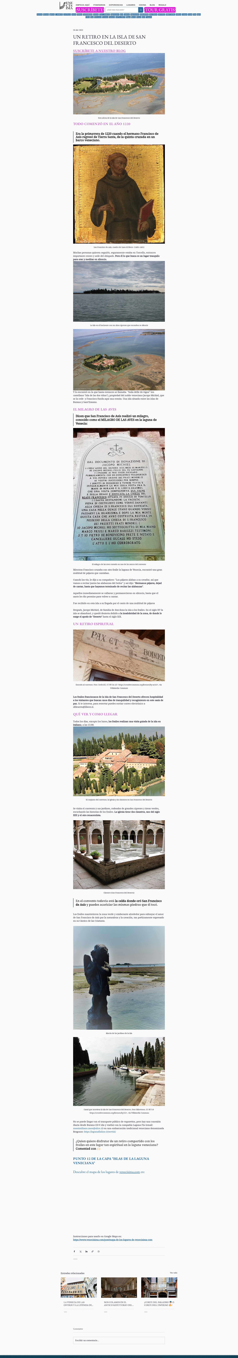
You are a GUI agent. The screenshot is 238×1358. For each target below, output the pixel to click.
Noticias (95, 14)
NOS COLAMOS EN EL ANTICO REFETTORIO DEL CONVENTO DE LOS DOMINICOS (118, 1303)
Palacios (79, 14)
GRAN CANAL (170, 14)
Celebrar (127, 14)
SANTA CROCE (120, 17)
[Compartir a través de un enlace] (92, 1251)
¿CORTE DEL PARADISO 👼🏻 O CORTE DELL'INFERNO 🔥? (159, 1303)
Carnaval (112, 17)
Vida (194, 14)
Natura (139, 17)
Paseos (74, 14)
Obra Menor (153, 14)
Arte (121, 14)
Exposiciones (115, 14)
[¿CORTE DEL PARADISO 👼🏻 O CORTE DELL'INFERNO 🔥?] (159, 1287)
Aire (143, 17)
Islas (91, 17)
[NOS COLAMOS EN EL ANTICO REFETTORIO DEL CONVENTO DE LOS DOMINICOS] (119, 1287)
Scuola (190, 14)
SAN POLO (161, 14)
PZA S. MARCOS (104, 14)
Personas (105, 17)
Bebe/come (97, 17)
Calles (87, 17)
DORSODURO (144, 14)
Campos (184, 14)
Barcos (133, 17)
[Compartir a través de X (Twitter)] (80, 1251)
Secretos (39, 14)
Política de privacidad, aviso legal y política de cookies (140, 1357)
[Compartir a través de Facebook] (74, 1251)
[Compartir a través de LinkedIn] (86, 1251)
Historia (46, 14)
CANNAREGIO (87, 14)
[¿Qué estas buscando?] (140, 10)
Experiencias (135, 14)
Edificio (178, 14)
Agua (198, 14)
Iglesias (52, 14)
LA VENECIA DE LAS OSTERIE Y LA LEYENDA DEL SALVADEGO (78, 1303)
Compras (149, 17)
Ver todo (173, 1273)
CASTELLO (67, 14)
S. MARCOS (59, 14)
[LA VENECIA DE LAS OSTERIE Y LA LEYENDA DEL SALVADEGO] (79, 1287)
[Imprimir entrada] (98, 1251)
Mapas (128, 17)
